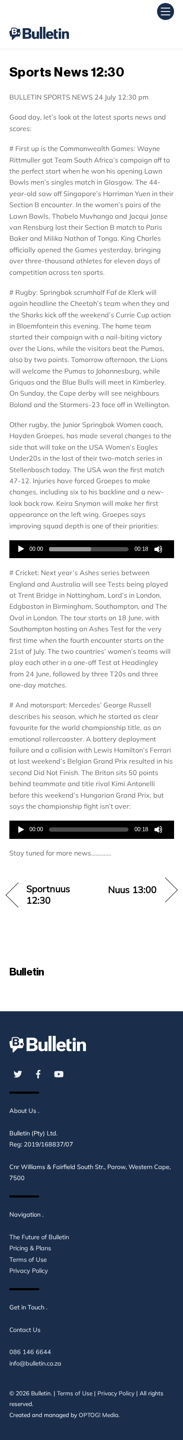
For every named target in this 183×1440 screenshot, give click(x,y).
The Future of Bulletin (39, 1237)
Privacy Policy (28, 1271)
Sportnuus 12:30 (48, 894)
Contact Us (24, 1330)
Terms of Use (28, 1259)
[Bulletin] (39, 25)
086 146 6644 (30, 1352)
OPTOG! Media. (99, 1414)
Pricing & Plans (30, 1248)
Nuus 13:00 (132, 889)
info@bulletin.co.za (35, 1363)
